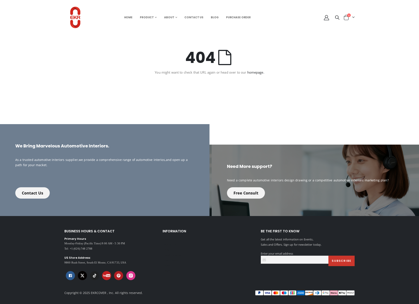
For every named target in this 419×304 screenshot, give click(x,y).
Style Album (170, 260)
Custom (168, 271)
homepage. (255, 72)
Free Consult (246, 193)
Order (166, 265)
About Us (169, 239)
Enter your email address (277, 253)
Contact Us (32, 193)
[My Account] (326, 17)
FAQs (166, 250)
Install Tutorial (172, 255)
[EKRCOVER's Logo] (76, 17)
